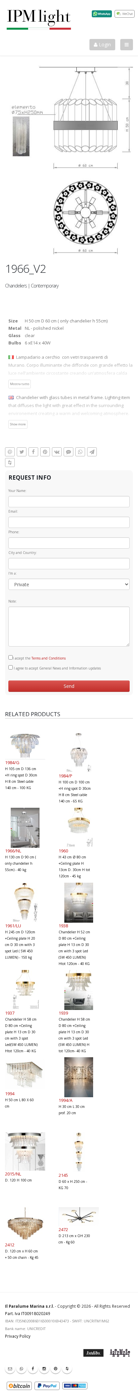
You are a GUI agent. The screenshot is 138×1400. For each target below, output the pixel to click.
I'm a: (12, 573)
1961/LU (13, 926)
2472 (63, 1229)
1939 (63, 1013)
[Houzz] (67, 1368)
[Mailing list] (10, 1368)
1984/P (65, 776)
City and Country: (22, 552)
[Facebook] (33, 1368)
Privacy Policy (17, 1336)
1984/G (12, 762)
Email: (13, 511)
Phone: (13, 532)
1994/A (65, 1100)
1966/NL (13, 851)
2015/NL (13, 1174)
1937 (9, 1013)
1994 (9, 1094)
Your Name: (17, 490)
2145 (63, 1175)
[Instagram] (44, 1368)
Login (104, 44)
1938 (63, 926)
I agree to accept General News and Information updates (57, 668)
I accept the (39, 658)
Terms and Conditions (48, 658)
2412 (9, 1245)
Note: (12, 601)
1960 (63, 851)
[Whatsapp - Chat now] (21, 1368)
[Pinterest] (56, 1368)
